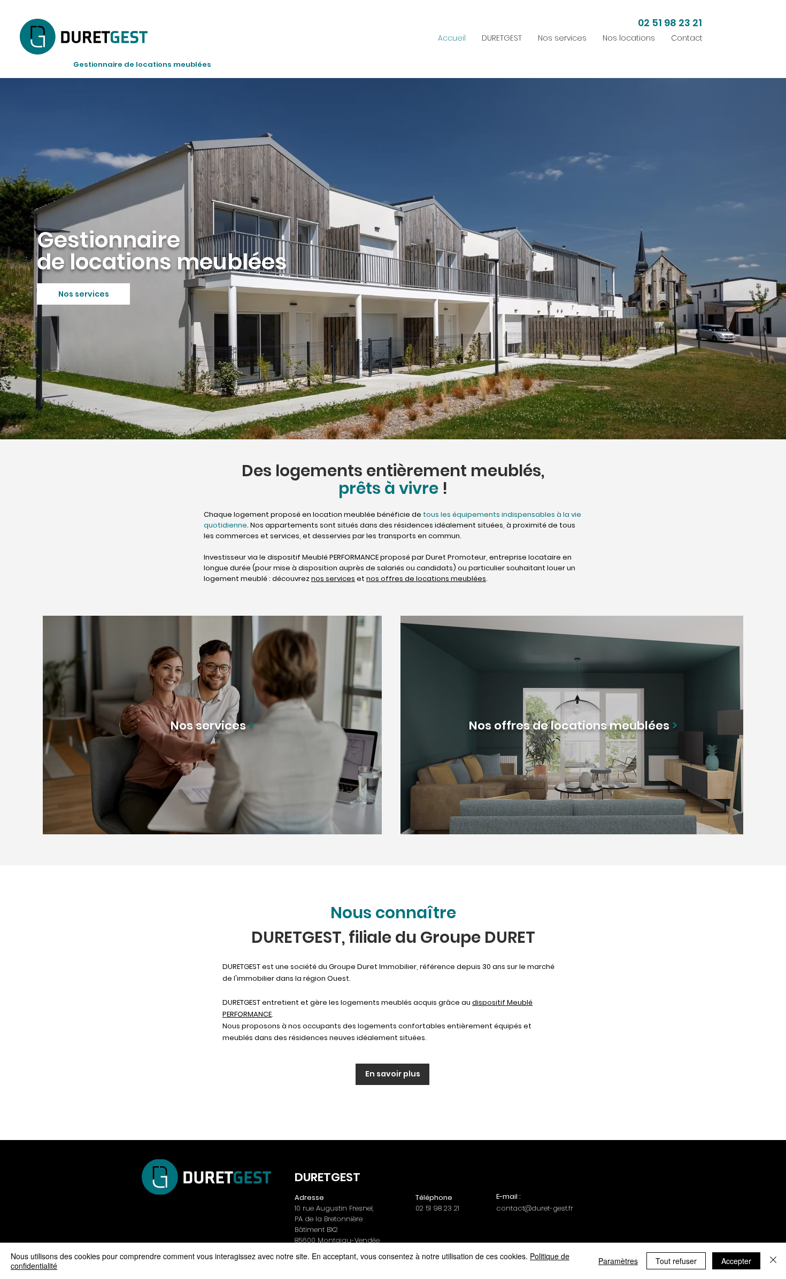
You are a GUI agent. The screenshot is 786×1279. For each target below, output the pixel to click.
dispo (482, 1002)
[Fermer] (773, 1260)
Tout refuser (676, 1260)
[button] (562, 38)
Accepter (736, 1260)
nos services (333, 578)
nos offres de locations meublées (426, 578)
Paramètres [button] (618, 1260)
